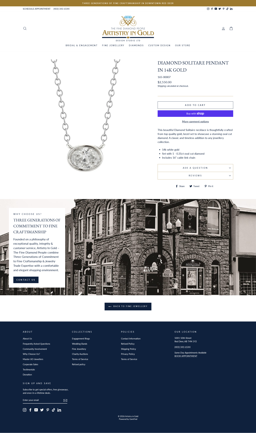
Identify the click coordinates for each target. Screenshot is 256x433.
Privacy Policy (128, 354)
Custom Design (159, 45)
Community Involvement (35, 349)
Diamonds (136, 45)
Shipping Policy (128, 349)
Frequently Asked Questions (36, 343)
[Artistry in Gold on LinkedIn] (59, 410)
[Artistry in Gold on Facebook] (30, 410)
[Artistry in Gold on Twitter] (42, 410)
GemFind (133, 419)
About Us (27, 338)
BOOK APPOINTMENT (186, 356)
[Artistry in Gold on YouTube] (36, 410)
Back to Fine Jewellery (130, 306)
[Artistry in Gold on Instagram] (24, 410)
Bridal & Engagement (82, 45)
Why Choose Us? (31, 354)
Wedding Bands (79, 343)
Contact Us (25, 280)
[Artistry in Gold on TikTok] (53, 410)
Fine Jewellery (113, 45)
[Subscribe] (65, 400)
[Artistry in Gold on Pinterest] (47, 410)
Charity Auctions (80, 354)
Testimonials (29, 369)
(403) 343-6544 (61, 8)
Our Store (182, 45)
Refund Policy (128, 343)
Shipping (162, 86)
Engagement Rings (81, 338)
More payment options (195, 121)
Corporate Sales (30, 364)
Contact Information (130, 338)
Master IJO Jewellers (33, 359)
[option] (128, 3)
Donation (27, 374)
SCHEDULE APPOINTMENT (37, 8)
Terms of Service (80, 359)
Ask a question (195, 168)
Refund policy (78, 364)
